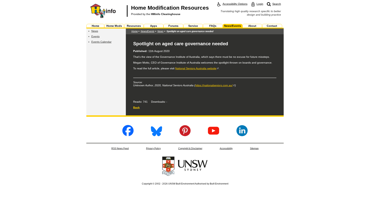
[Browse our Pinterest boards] (185, 135)
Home (134, 31)
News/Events (147, 31)
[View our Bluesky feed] (156, 135)
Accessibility (226, 148)
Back (136, 107)
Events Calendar (101, 41)
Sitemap (254, 148)
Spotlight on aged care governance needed (189, 31)
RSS (120, 148)
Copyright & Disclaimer (190, 148)
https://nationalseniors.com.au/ (214, 85)
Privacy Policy (153, 148)
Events (95, 36)
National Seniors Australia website (195, 68)
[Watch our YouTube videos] (213, 135)
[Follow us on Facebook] (128, 135)
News (94, 31)
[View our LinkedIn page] (242, 135)
